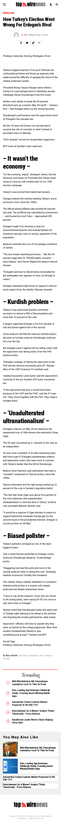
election (23, 655)
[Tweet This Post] (27, 42)
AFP (25, 35)
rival (41, 655)
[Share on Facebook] (21, 42)
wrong (6, 658)
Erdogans (33, 655)
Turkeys (48, 655)
